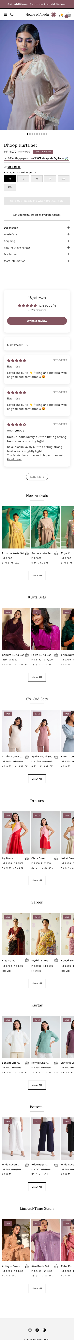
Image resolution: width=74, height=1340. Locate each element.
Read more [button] (14, 459)
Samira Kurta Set (13, 655)
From (9, 660)
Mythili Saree (39, 960)
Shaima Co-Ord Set (11, 756)
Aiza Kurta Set (40, 1266)
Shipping (9, 240)
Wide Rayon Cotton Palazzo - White (12, 1164)
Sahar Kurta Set (41, 553)
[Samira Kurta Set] (16, 629)
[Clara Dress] (45, 832)
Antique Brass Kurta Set (11, 1266)
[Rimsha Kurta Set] (16, 527)
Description (11, 227)
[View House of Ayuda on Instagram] (30, 1330)
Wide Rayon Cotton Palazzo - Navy (41, 1164)
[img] (16, 360)
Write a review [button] (37, 321)
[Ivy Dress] (16, 832)
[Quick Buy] (26, 553)
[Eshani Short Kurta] (16, 1037)
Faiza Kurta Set (41, 655)
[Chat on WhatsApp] (53, 14)
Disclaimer (10, 254)
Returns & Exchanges (17, 247)
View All (37, 575)
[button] (11, 14)
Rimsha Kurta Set (13, 553)
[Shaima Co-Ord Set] (16, 731)
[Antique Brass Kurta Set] (16, 1240)
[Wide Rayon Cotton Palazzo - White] (16, 1138)
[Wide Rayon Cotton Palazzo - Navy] (45, 1138)
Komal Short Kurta (39, 1062)
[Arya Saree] (16, 934)
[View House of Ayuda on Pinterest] (44, 1330)
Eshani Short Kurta (10, 1062)
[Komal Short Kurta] (45, 1037)
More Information (14, 260)
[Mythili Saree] (45, 934)
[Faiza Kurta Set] (45, 629)
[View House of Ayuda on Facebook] (37, 1330)
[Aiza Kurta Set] (45, 1240)
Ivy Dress (7, 858)
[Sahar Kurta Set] (45, 527)
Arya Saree (8, 960)
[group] (37, 4)
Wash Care (10, 234)
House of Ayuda (37, 14)
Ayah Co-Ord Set (41, 756)
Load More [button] (37, 476)
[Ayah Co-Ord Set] (45, 731)
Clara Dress (38, 858)
